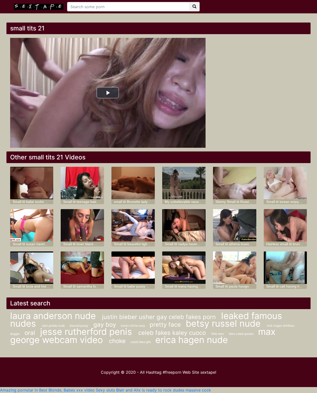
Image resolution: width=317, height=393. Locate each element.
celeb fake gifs (141, 342)
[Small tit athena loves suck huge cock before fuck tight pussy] (234, 225)
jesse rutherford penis (87, 331)
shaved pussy (78, 325)
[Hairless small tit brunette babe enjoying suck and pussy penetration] (285, 225)
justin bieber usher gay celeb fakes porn (159, 316)
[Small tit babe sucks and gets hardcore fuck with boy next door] (31, 183)
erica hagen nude (191, 339)
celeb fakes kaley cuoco (173, 332)
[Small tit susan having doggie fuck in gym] (31, 225)
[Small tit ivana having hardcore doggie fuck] (184, 267)
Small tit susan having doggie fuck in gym (45, 244)
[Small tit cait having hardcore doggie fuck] (285, 267)
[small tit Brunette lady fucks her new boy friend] (133, 183)
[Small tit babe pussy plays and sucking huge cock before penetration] (133, 267)
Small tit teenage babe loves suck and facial (97, 202)
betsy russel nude (224, 323)
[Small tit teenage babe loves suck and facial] (82, 183)
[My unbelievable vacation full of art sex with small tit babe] (184, 183)
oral (30, 332)
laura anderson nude (54, 315)
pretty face (165, 324)
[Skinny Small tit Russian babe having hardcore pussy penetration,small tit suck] (234, 183)
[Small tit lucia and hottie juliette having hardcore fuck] (31, 267)
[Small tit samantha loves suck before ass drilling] (82, 267)
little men (217, 334)
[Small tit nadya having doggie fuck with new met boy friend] (184, 225)
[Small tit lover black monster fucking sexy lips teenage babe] (82, 225)
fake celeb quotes (241, 334)
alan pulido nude (54, 325)
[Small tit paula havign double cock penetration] (234, 267)
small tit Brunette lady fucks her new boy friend (150, 202)
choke (117, 340)
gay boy (104, 324)
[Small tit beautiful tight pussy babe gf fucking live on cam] (133, 225)
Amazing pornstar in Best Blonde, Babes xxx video (47, 390)
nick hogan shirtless (280, 325)
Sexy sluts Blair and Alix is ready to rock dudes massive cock (153, 390)
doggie (15, 334)
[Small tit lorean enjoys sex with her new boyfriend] (285, 183)
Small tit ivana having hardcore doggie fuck (198, 286)
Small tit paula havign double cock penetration (251, 286)
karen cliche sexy (133, 325)
